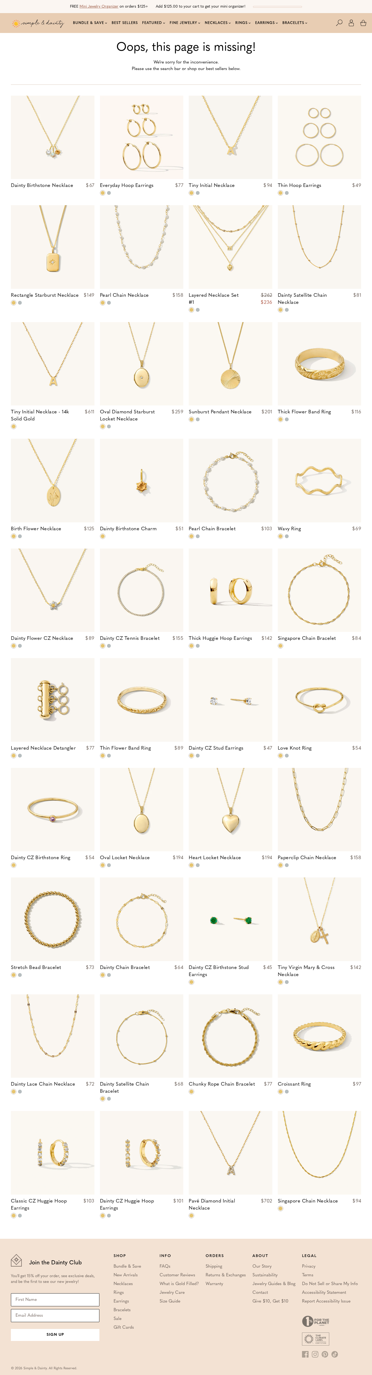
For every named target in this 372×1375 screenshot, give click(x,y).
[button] (342, 23)
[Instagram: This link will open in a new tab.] (315, 1354)
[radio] (102, 192)
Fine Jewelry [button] (183, 23)
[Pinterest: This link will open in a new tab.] (325, 1354)
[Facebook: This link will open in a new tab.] (305, 1354)
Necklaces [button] (216, 23)
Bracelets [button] (293, 23)
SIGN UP (55, 1335)
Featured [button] (152, 23)
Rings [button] (241, 23)
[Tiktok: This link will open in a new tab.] (334, 1354)
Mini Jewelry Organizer (99, 7)
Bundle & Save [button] (88, 23)
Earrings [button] (265, 23)
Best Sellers (125, 23)
